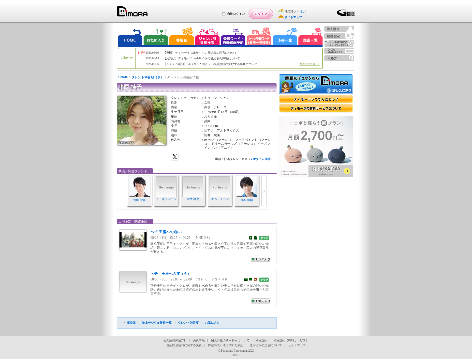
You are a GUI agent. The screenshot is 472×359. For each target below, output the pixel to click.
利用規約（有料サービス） (291, 340)
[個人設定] (339, 29)
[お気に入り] (155, 37)
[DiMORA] (132, 13)
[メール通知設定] (339, 43)
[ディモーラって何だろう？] (316, 99)
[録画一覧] (310, 37)
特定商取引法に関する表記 (225, 345)
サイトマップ (297, 345)
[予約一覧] (285, 37)
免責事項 (199, 340)
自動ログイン (236, 13)
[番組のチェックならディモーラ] (316, 84)
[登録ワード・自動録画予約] (233, 37)
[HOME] (130, 37)
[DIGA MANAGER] (339, 51)
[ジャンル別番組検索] (207, 37)
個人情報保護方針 (175, 340)
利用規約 (261, 340)
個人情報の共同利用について (230, 340)
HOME (123, 77)
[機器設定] (339, 36)
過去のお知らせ (309, 64)
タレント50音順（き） (148, 77)
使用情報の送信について (266, 345)
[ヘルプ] (339, 58)
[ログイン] (261, 14)
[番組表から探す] (181, 37)
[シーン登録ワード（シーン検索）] (259, 37)
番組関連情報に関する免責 (184, 345)
